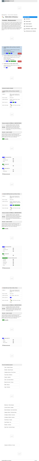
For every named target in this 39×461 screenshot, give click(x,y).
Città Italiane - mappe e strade (31, 28)
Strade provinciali (29, 26)
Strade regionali (28, 23)
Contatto (36, 460)
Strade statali (28, 21)
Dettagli (19, 53)
